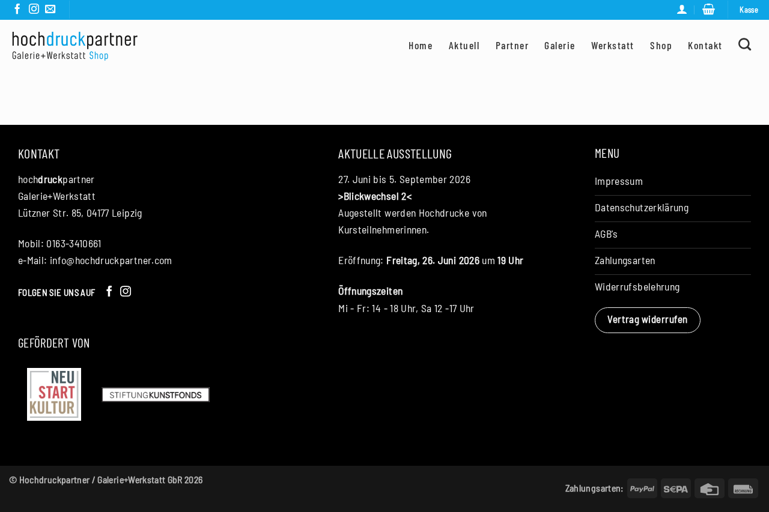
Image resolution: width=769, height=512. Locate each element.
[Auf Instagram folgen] (34, 10)
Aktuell (464, 45)
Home (421, 45)
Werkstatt (612, 45)
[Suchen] (745, 44)
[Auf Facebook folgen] (17, 10)
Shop (661, 45)
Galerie (559, 45)
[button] (708, 9)
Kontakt (705, 45)
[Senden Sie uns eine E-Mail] (50, 10)
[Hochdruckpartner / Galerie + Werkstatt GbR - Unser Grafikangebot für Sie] (75, 45)
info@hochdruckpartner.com (111, 260)
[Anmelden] (681, 9)
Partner (512, 45)
